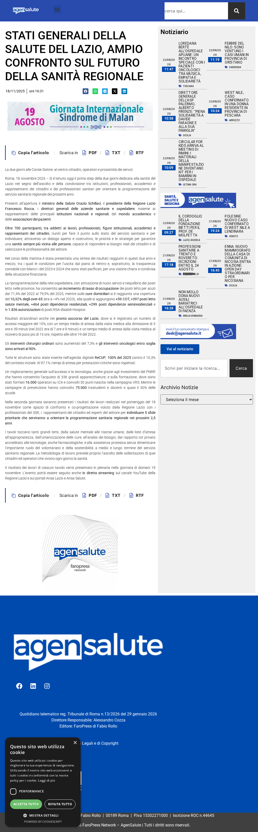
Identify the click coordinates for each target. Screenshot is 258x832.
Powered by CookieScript (43, 821)
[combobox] (196, 10)
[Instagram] (47, 686)
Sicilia (187, 135)
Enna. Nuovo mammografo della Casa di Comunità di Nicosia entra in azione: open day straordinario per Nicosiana (238, 264)
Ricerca (195, 240)
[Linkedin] (33, 686)
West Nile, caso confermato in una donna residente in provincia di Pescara (237, 104)
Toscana (188, 86)
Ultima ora (190, 184)
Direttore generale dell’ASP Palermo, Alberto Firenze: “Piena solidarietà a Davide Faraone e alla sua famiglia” (192, 111)
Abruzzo (234, 120)
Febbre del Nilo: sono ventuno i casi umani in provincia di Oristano (237, 52)
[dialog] (43, 782)
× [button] (75, 743)
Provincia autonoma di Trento (191, 274)
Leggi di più (46, 780)
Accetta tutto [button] (26, 804)
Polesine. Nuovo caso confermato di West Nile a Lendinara (237, 223)
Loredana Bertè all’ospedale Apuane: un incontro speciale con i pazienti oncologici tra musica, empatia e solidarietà (192, 62)
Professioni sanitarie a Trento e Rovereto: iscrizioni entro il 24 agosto (190, 258)
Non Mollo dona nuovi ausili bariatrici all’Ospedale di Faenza (191, 301)
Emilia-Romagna (193, 315)
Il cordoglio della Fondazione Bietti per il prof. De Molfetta (190, 225)
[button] (57, 9)
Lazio (186, 240)
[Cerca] (236, 10)
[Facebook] (19, 686)
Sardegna (235, 67)
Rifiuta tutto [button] (60, 804)
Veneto (233, 236)
